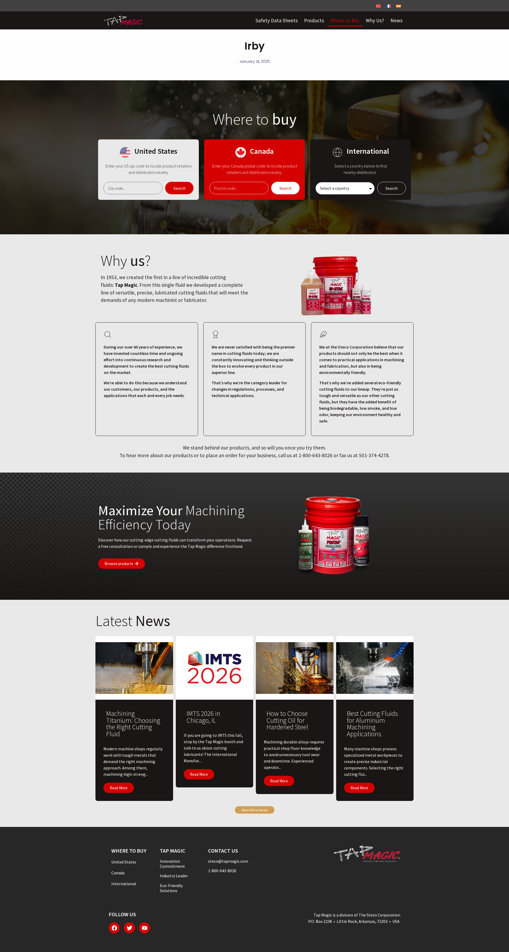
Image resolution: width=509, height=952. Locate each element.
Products (314, 20)
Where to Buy (344, 20)
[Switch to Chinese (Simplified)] (378, 5)
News (396, 20)
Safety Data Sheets (277, 20)
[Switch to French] (388, 5)
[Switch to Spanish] (398, 5)
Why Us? (375, 20)
